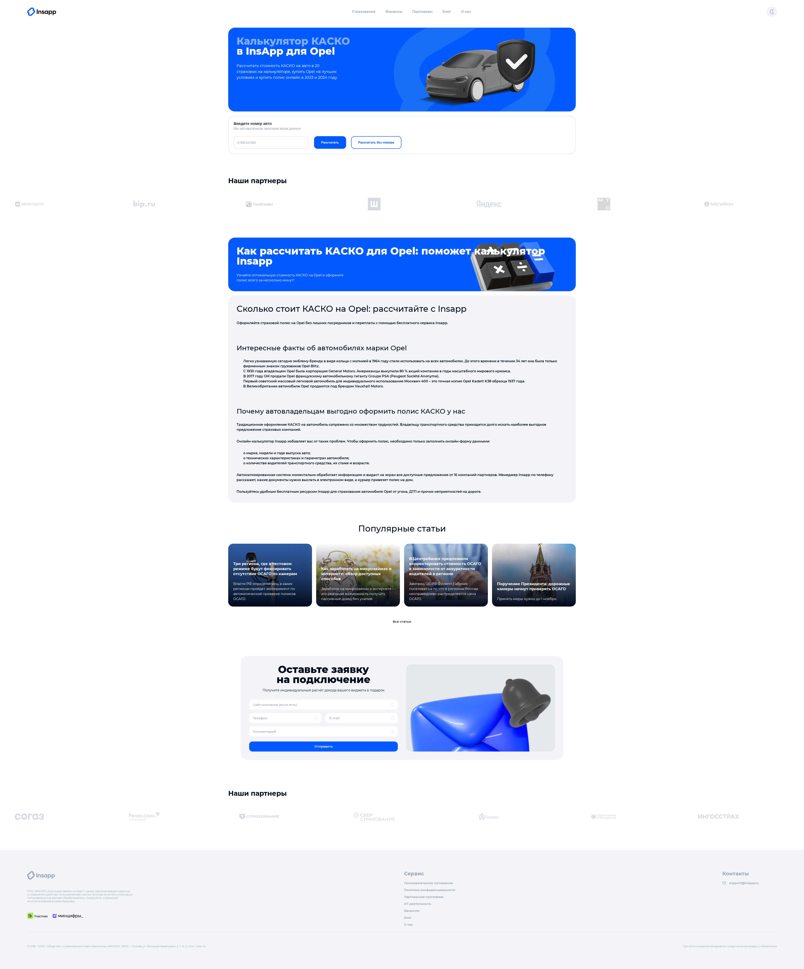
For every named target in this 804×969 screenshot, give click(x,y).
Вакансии (411, 910)
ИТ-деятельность (417, 904)
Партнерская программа (423, 897)
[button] (363, 11)
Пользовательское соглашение (428, 883)
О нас (466, 12)
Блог (447, 12)
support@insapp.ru (744, 883)
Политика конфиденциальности (429, 890)
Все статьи (402, 622)
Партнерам (422, 12)
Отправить (323, 746)
